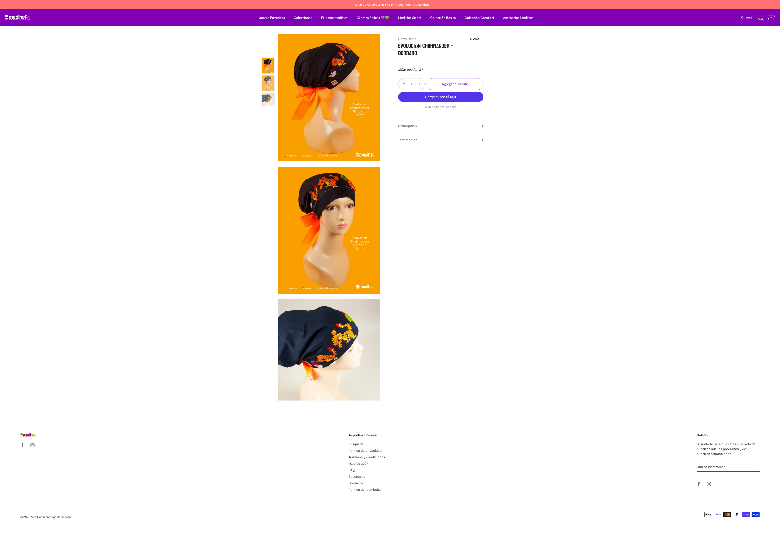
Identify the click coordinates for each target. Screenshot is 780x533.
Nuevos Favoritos (271, 17)
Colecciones (303, 17)
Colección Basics (443, 17)
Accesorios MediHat (518, 17)
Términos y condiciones (367, 457)
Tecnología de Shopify (57, 517)
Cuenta (746, 17)
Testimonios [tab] (407, 140)
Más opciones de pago (441, 107)
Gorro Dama (407, 39)
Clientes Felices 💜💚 (372, 17)
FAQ (352, 470)
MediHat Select (409, 17)
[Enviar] (758, 467)
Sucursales (357, 477)
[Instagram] (32, 445)
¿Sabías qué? (358, 464)
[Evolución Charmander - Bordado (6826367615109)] (268, 99)
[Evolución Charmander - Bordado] (268, 66)
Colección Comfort (479, 17)
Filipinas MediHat (334, 17)
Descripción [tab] (407, 126)
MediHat (36, 517)
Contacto (356, 483)
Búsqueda (356, 444)
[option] (268, 66)
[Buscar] (760, 17)
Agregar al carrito (455, 84)
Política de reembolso (365, 490)
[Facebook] (22, 445)
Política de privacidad (365, 451)
